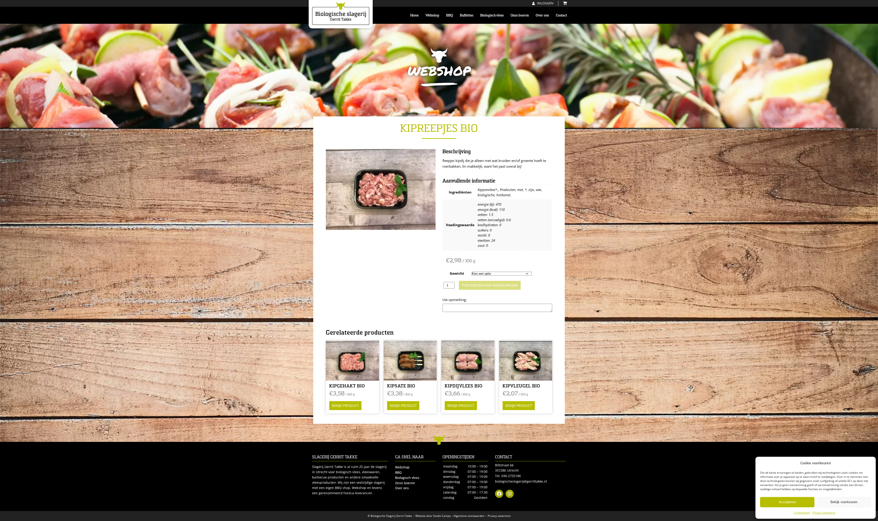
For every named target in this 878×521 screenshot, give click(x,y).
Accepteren (787, 502)
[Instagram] (510, 494)
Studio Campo (442, 516)
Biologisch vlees (492, 15)
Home (414, 15)
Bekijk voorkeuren (843, 502)
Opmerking (451, 299)
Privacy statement (823, 513)
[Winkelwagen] (563, 3)
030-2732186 (511, 476)
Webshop (432, 15)
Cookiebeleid (802, 513)
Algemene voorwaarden (469, 516)
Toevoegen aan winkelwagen (490, 285)
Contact (561, 15)
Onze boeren (520, 15)
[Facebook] (499, 494)
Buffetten (466, 15)
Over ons (542, 15)
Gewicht (457, 273)
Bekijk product (345, 405)
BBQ (449, 15)
